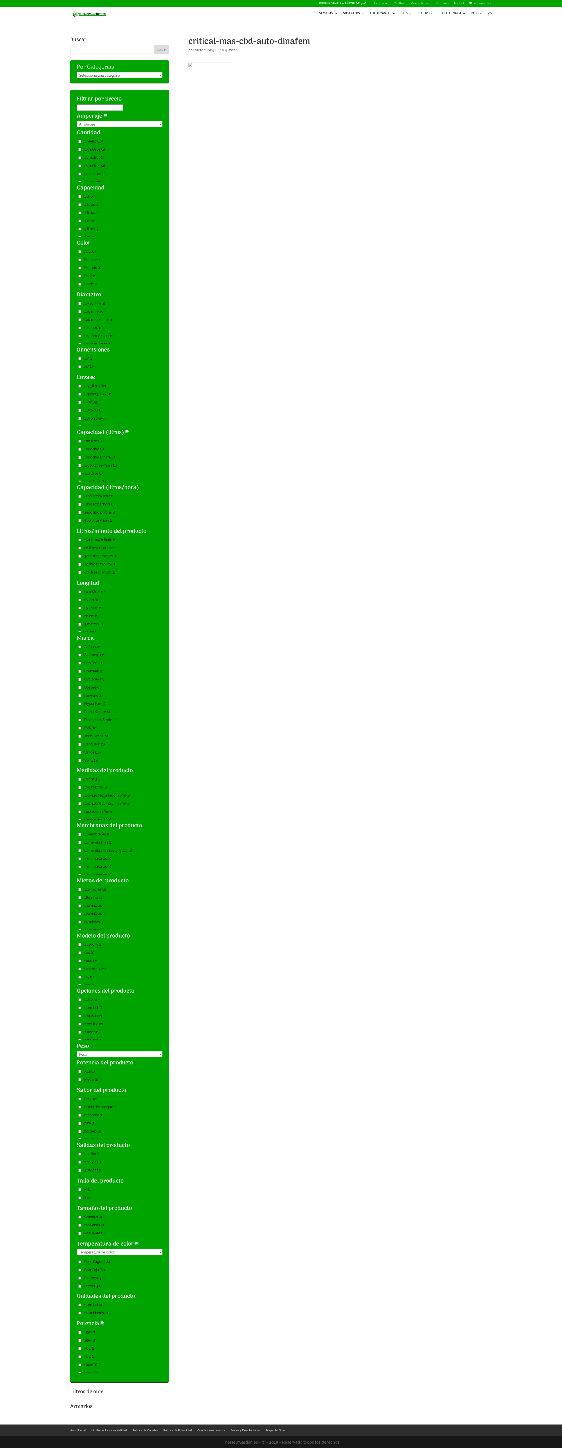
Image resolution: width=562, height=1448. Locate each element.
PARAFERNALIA (450, 14)
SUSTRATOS (351, 14)
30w (89, 1348)
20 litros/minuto (99, 548)
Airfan (92, 647)
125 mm (93, 328)
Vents (91, 760)
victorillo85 (204, 50)
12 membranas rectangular (108, 850)
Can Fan (93, 663)
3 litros (91, 213)
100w (90, 1365)
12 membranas (98, 842)
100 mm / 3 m (98, 319)
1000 (90, 961)
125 (89, 977)
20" (89, 366)
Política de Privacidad (177, 1430)
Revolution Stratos (101, 720)
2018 (273, 1442)
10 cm (91, 779)
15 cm (91, 600)
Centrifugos (97, 1262)
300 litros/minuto (100, 556)
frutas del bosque (100, 1107)
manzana (93, 1115)
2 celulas (93, 1024)
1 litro (90, 196)
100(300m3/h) (98, 812)
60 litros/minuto (99, 572)
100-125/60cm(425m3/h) (107, 803)
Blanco (92, 260)
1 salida (92, 1154)
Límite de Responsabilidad (109, 1430)
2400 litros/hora (99, 512)
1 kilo (91, 402)
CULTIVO (424, 14)
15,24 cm (93, 608)
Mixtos (92, 1286)
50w (89, 1356)
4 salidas (93, 1170)
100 (89, 952)
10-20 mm (94, 303)
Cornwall (93, 671)
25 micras (94, 922)
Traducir (459, 3)
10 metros (94, 149)
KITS (405, 14)
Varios (92, 752)
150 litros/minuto (100, 540)
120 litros (93, 473)
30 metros (94, 174)
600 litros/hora (98, 520)
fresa (90, 1099)
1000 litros (94, 449)
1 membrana (96, 834)
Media (91, 1079)
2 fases (91, 1032)
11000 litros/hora (100, 465)
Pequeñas (94, 1233)
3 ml (89, 221)
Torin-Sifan (96, 736)
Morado (92, 268)
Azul (89, 251)
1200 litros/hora (99, 496)
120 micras (95, 889)
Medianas (94, 1225)
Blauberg (94, 655)
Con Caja (95, 1270)
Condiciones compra (211, 1430)
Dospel (92, 687)
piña (89, 1123)
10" (88, 358)
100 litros (93, 441)
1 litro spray (95, 418)
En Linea (94, 1278)
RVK (90, 728)
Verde (91, 284)
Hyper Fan (94, 703)
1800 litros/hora (99, 504)
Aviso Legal (78, 1430)
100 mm (94, 311)
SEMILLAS (326, 14)
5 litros (91, 229)
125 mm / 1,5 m (98, 336)
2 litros (91, 204)
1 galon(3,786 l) (98, 394)
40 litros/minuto (99, 564)
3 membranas (97, 859)
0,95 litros (95, 386)
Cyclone (94, 679)
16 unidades (96, 1313)
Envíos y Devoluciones (246, 1430)
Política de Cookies (145, 1430)
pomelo (92, 1131)
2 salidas (93, 1162)
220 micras (95, 914)
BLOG (475, 14)
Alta (89, 1071)
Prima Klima (97, 712)
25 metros (94, 166)
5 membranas (97, 867)
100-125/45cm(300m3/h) (107, 795)
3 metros (93, 624)
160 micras (95, 897)
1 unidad (93, 1008)
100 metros (95, 787)
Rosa (90, 276)
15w (89, 1332)
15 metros (94, 157)
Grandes (93, 1217)
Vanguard (94, 744)
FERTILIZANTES (380, 14)
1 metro (93, 141)
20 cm (91, 616)
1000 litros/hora (99, 457)
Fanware (93, 695)
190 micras (95, 905)
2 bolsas (93, 1016)
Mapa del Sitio (275, 1430)
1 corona (93, 944)
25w (89, 1340)
